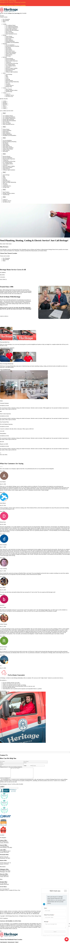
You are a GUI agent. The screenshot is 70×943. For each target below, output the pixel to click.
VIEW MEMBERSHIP (5, 369)
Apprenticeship (8, 91)
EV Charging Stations (10, 64)
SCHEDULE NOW (4, 405)
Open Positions (8, 89)
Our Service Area (9, 96)
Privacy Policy (31, 916)
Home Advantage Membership (12, 81)
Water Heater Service (10, 51)
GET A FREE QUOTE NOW (6, 110)
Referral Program (9, 80)
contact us (2, 316)
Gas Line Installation (9, 45)
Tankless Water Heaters (10, 53)
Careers (4, 87)
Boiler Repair (8, 38)
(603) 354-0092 (19, 784)
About (4, 73)
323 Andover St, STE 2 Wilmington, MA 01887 (5, 871)
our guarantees (3, 691)
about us (6, 316)
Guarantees (7, 84)
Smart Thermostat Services (11, 33)
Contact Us (7, 94)
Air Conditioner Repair (10, 25)
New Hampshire (6, 19)
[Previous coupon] (0, 452)
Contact (4, 92)
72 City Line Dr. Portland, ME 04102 (4, 884)
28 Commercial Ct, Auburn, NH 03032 (4, 842)
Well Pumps (8, 56)
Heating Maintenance (10, 41)
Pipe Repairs (8, 47)
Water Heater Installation (10, 52)
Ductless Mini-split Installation (12, 30)
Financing (7, 79)
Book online (2, 243)
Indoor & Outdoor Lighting (11, 68)
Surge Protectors (9, 70)
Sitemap (36, 916)
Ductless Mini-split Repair (11, 29)
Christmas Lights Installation (11, 71)
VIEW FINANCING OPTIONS (7, 348)
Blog (6, 75)
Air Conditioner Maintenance (11, 27)
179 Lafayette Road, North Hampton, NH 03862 (6, 847)
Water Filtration (8, 49)
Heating (4, 35)
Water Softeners (8, 54)
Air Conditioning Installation (11, 26)
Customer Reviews (9, 85)
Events (6, 78)
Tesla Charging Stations (10, 65)
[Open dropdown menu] (7, 101)
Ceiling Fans (8, 62)
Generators (7, 67)
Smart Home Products (10, 69)
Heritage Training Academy (11, 90)
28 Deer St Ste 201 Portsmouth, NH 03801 (5, 857)
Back (4, 113)
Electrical (5, 57)
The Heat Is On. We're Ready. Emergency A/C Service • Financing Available (13, 1)
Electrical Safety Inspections (11, 60)
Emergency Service (9, 95)
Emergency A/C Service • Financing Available (13, 5)
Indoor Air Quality (9, 32)
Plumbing (5, 43)
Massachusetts (6, 20)
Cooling (4, 24)
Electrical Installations (10, 59)
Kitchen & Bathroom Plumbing (12, 46)
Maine (4, 21)
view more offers (3, 454)
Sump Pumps (8, 48)
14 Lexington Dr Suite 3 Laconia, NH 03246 (5, 851)
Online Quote (8, 243)
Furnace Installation (9, 37)
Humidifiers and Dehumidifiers (12, 42)
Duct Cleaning (8, 31)
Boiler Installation (9, 40)
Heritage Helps (8, 86)
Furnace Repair (8, 36)
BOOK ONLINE (4, 13)
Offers (6, 76)
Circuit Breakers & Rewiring (11, 63)
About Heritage (8, 74)
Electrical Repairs (9, 58)
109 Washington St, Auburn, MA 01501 (4, 876)
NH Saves (7, 83)
